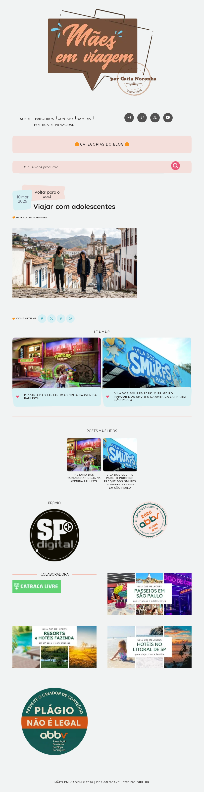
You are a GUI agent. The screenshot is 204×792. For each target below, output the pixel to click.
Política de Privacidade (55, 125)
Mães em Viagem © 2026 (73, 782)
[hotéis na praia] (149, 647)
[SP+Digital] (54, 535)
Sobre (25, 119)
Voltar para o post (47, 194)
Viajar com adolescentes (74, 206)
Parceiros (44, 119)
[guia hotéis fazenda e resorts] (54, 647)
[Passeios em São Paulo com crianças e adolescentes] (149, 594)
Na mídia (84, 119)
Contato (65, 119)
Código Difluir (136, 782)
